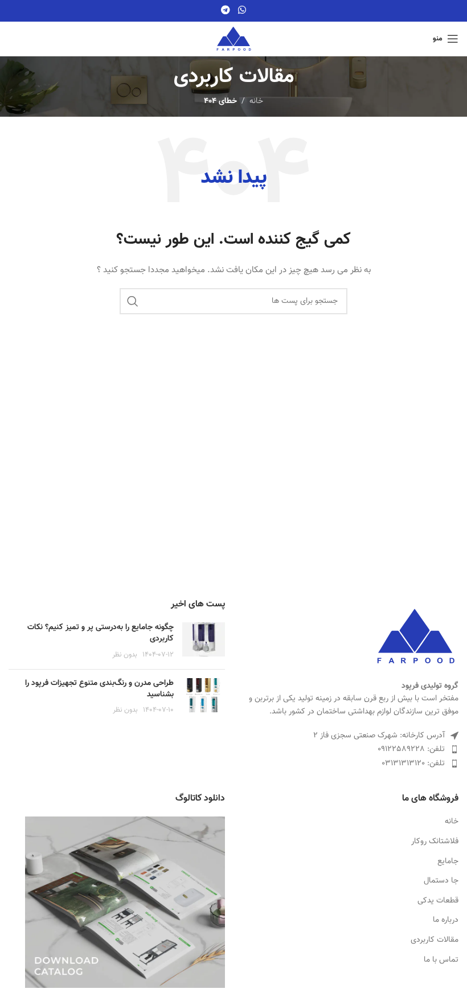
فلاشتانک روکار (434, 842)
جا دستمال (441, 881)
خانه (451, 822)
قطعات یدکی (437, 901)
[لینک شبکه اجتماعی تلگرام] (226, 10)
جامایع (447, 862)
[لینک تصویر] (415, 636)
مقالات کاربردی (434, 940)
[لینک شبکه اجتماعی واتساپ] (241, 10)
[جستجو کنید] (133, 301)
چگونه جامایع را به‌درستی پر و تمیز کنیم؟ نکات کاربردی (100, 633)
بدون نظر (124, 654)
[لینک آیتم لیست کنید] (350, 749)
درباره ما (445, 920)
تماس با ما (441, 960)
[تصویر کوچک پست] (203, 641)
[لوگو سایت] (234, 39)
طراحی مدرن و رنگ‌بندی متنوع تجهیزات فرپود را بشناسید (99, 689)
